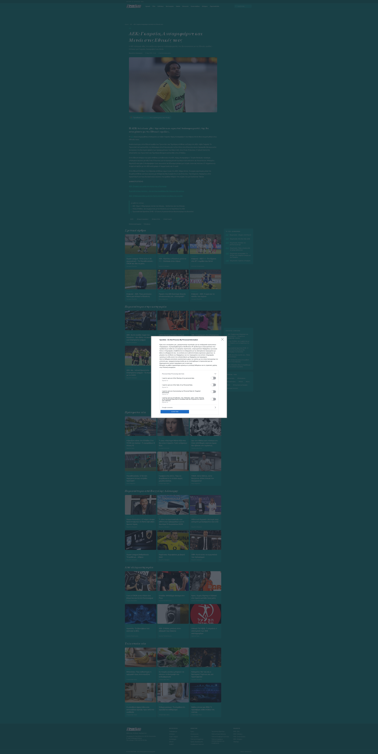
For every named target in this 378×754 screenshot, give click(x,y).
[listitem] (189, 374)
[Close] (223, 340)
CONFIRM (174, 411)
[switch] (213, 378)
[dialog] (189, 377)
